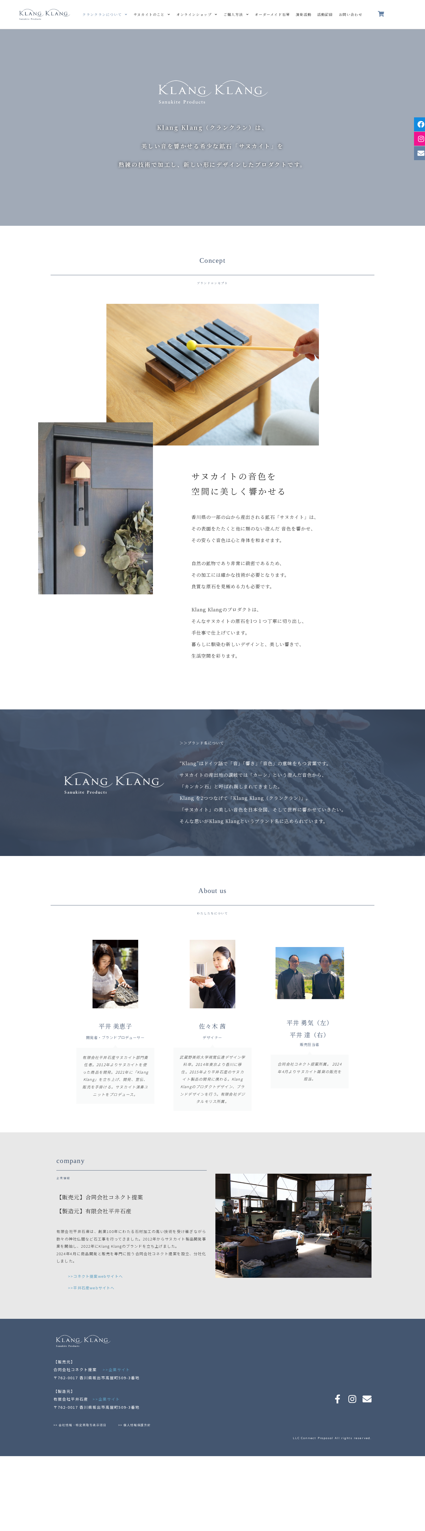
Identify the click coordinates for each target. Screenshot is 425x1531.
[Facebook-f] (337, 1399)
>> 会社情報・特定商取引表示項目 (81, 1425)
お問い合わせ (351, 14)
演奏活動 (303, 14)
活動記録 (325, 14)
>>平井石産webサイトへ (91, 1287)
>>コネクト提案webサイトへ (95, 1276)
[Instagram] (352, 1399)
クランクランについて (102, 14)
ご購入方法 (233, 14)
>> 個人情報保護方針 (134, 1425)
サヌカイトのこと (149, 14)
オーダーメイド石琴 (272, 14)
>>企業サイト (116, 1369)
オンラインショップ (194, 14)
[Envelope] (367, 1399)
